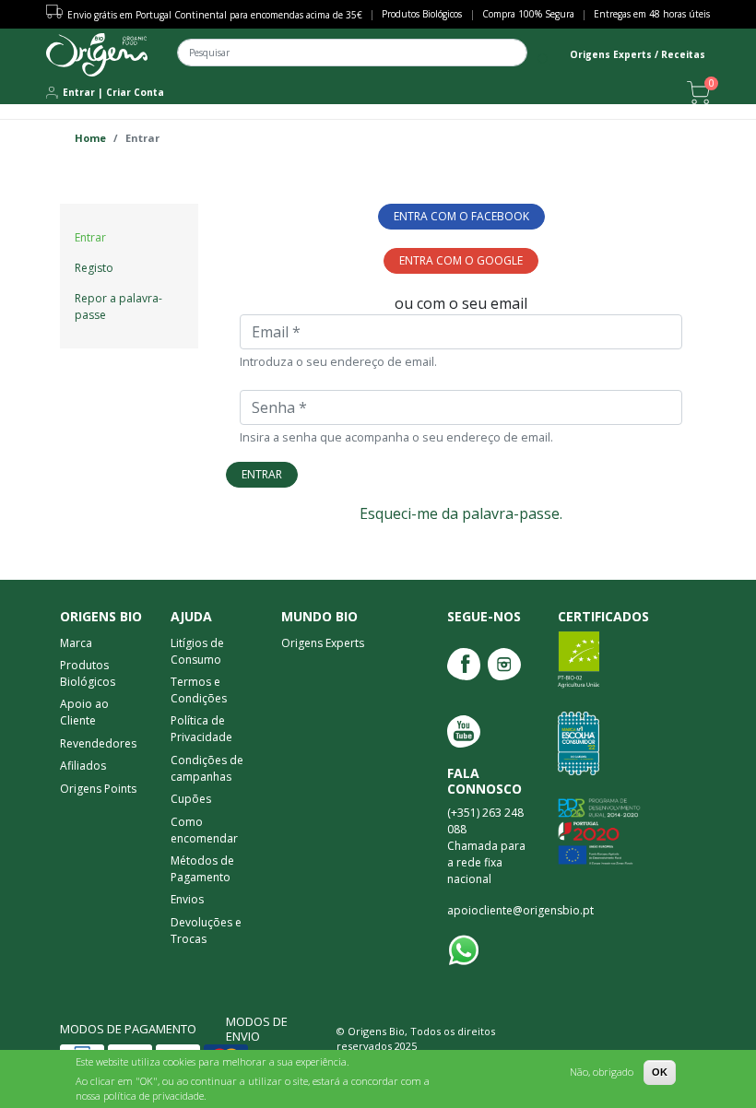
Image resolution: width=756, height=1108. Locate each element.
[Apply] (543, 59)
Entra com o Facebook (461, 216)
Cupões (191, 799)
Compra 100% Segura (528, 13)
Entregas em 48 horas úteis (652, 13)
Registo (94, 268)
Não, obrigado (601, 1072)
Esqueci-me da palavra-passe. (461, 513)
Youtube (463, 731)
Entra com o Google (461, 260)
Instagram (504, 664)
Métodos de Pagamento (202, 869)
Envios (187, 899)
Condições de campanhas (207, 768)
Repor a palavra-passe (118, 306)
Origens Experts (322, 643)
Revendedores (98, 743)
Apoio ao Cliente (84, 712)
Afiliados (83, 765)
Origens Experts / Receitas (637, 54)
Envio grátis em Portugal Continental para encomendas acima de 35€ (214, 14)
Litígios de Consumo (197, 651)
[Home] (97, 55)
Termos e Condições (199, 690)
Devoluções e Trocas (206, 930)
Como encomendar (204, 830)
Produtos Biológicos (422, 13)
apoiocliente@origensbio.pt (520, 910)
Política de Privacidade (201, 729)
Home (90, 138)
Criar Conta (135, 92)
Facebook (463, 664)
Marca (76, 643)
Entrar (79, 92)
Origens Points (98, 788)
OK (659, 1072)
